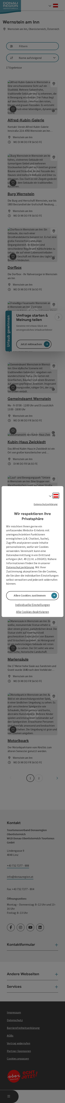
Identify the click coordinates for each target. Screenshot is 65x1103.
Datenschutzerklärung (46, 504)
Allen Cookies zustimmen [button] (30, 595)
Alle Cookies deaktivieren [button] (32, 612)
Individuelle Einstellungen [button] (32, 605)
